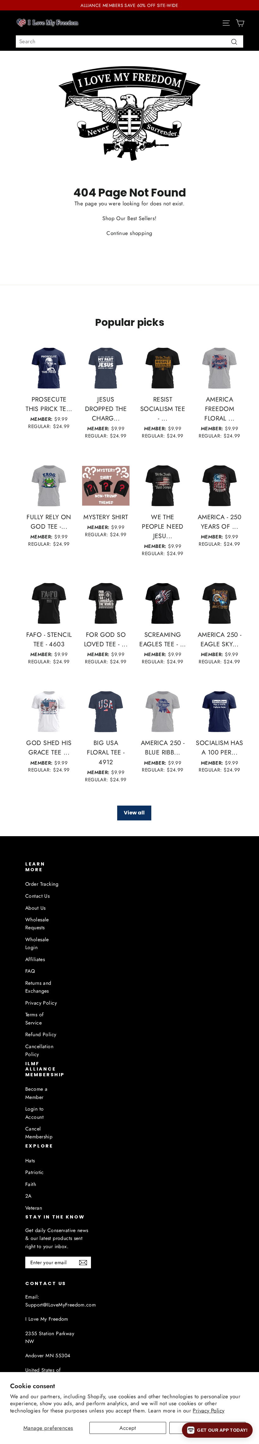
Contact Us (37, 896)
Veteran (33, 1208)
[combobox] (129, 41)
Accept (127, 1428)
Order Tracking (41, 884)
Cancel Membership (38, 1132)
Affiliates (35, 959)
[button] (217, 1430)
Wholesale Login (37, 943)
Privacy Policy (208, 1410)
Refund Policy (41, 1034)
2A (28, 1196)
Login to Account (34, 1112)
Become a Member (36, 1093)
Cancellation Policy (39, 1050)
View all (134, 812)
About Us (35, 908)
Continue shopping (129, 233)
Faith (30, 1184)
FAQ (30, 971)
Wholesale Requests (37, 923)
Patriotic (34, 1172)
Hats (30, 1160)
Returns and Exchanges (38, 987)
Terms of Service (34, 1018)
